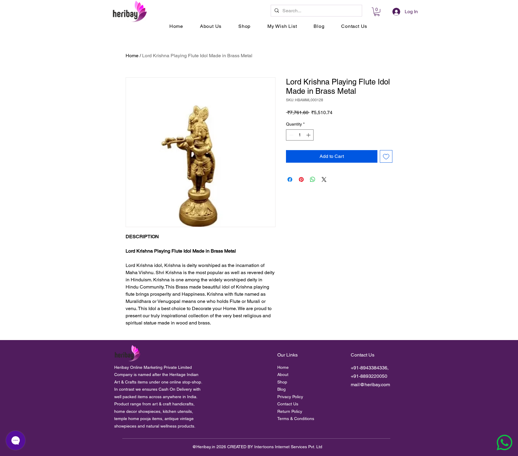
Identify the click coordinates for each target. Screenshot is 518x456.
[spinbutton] (299, 135)
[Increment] (309, 135)
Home (132, 55)
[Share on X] (324, 179)
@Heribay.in (203, 446)
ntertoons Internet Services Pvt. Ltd (288, 446)
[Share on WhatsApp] (312, 179)
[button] (377, 11)
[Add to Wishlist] (386, 156)
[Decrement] (290, 135)
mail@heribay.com (370, 384)
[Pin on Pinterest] (301, 179)
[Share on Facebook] (289, 179)
